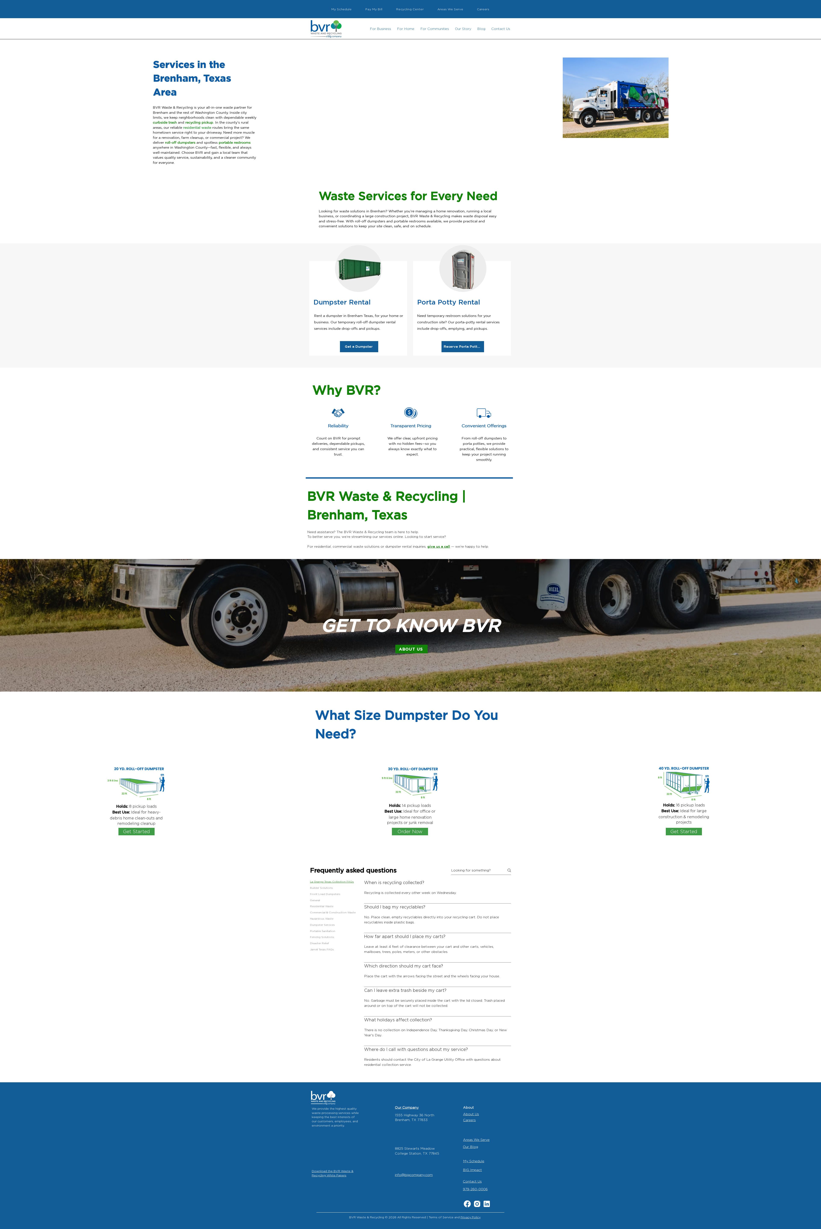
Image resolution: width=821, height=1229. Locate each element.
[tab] (333, 882)
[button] (380, 29)
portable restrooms (235, 142)
